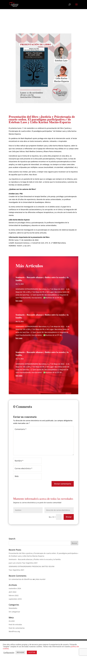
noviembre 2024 (15, 588)
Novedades (13, 608)
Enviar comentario (62, 483)
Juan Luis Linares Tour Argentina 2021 (23, 563)
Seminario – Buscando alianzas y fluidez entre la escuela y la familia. (42, 279)
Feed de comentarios (17, 628)
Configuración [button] (8, 652)
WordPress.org (14, 631)
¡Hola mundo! (40, 579)
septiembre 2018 (15, 599)
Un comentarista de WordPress (20, 579)
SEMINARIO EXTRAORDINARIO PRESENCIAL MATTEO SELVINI (31, 566)
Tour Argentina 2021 (16, 570)
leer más (19, 301)
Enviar (69, 517)
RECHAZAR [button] (20, 652)
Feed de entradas (15, 624)
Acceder (12, 621)
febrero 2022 (13, 595)
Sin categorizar (14, 612)
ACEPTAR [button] (31, 652)
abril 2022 (12, 592)
